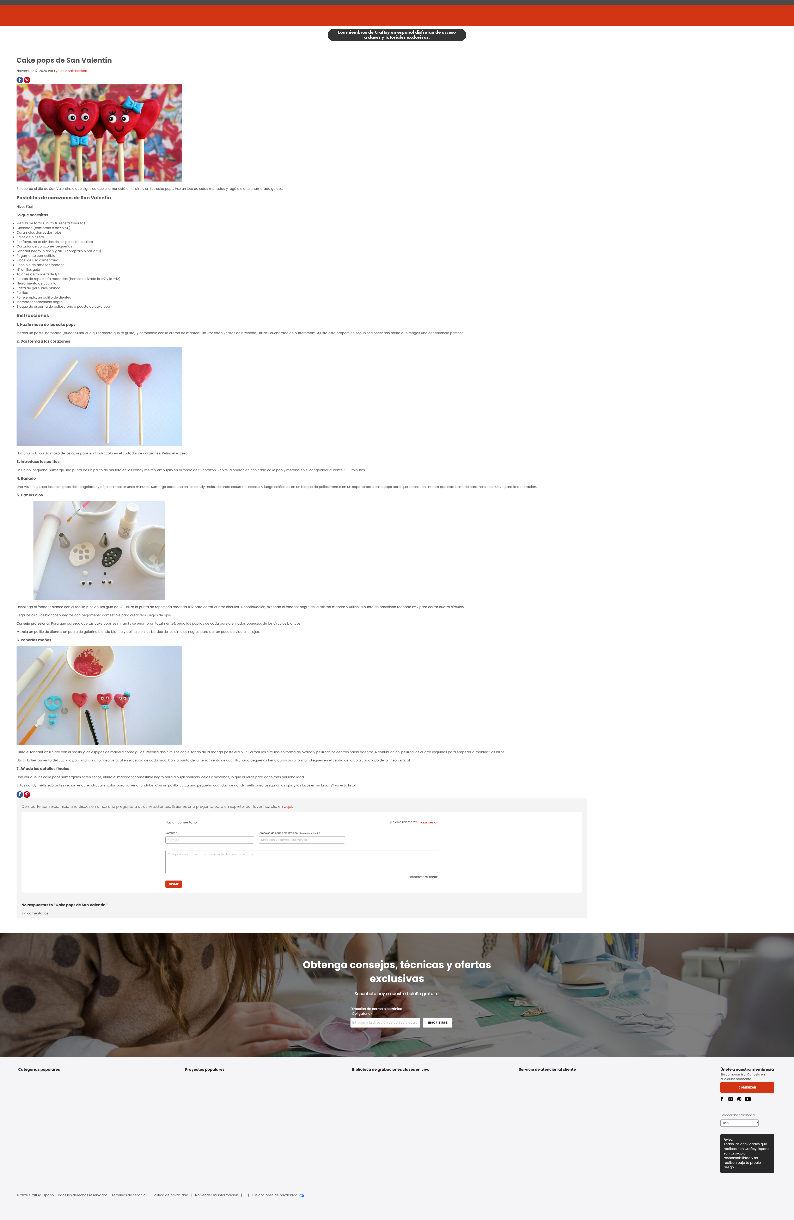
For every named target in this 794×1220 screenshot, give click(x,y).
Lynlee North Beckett (70, 70)
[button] (20, 80)
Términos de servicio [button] (129, 1195)
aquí (288, 806)
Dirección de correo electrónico (289, 833)
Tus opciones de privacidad (275, 1195)
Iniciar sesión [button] (428, 822)
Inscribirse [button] (437, 1022)
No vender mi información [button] (216, 1195)
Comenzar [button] (747, 1087)
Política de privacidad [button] (170, 1195)
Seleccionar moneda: (737, 1115)
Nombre (171, 833)
